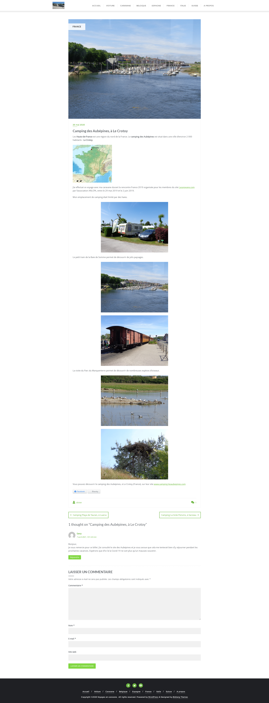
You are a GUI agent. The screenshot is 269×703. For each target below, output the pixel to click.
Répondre (74, 557)
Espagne (136, 691)
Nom (71, 625)
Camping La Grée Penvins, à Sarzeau (178, 515)
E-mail (72, 638)
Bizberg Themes (180, 697)
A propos (181, 691)
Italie (158, 691)
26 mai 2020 (79, 125)
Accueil (86, 691)
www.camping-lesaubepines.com (170, 484)
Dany (79, 533)
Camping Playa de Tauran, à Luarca (89, 515)
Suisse (169, 691)
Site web (72, 652)
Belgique (123, 691)
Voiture (97, 691)
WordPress (153, 697)
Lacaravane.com (187, 187)
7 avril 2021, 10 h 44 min (86, 537)
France (148, 691)
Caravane (109, 691)
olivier (79, 502)
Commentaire (75, 585)
